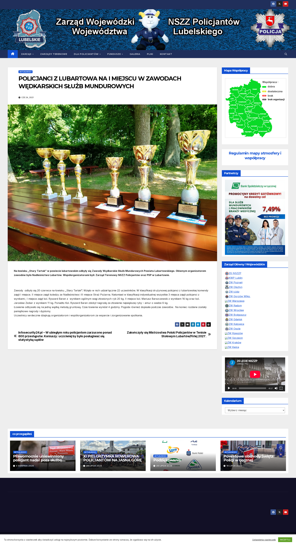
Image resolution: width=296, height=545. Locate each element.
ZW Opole (234, 313)
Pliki (150, 54)
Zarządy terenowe (53, 54)
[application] (255, 359)
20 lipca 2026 (164, 451)
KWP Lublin (236, 262)
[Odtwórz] (228, 373)
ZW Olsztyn (235, 272)
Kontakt (166, 54)
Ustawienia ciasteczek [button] (264, 539)
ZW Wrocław (236, 295)
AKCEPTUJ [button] (285, 539)
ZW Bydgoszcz (237, 299)
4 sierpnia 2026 (25, 451)
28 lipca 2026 (94, 451)
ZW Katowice (236, 309)
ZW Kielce (233, 332)
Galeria (135, 54)
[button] (286, 54)
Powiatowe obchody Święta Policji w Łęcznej (248, 443)
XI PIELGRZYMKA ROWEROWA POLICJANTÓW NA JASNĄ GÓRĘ (112, 443)
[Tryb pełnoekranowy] (281, 373)
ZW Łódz (234, 276)
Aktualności (25, 72)
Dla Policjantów (86, 54)
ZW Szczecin (235, 322)
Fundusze (114, 54)
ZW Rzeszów (235, 318)
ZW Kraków (234, 327)
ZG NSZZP (235, 258)
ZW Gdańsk (235, 304)
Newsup (52, 523)
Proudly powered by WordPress (23, 523)
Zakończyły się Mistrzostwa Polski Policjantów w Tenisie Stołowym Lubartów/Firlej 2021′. (166, 334)
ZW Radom (235, 290)
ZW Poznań (236, 267)
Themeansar (66, 523)
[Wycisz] (276, 373)
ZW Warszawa (235, 286)
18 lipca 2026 (234, 451)
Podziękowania (167, 445)
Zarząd (26, 54)
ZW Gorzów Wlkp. (239, 281)
